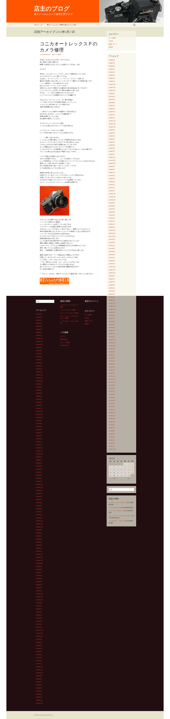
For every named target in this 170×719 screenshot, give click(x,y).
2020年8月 (112, 279)
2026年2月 (112, 78)
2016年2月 (112, 443)
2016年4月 (112, 437)
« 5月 (114, 478)
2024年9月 (112, 130)
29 (125, 475)
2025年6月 (112, 102)
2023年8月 (112, 169)
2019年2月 (112, 333)
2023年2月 (112, 188)
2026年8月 (112, 60)
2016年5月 (112, 434)
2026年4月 (112, 72)
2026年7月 (112, 63)
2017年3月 (112, 403)
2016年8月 (112, 425)
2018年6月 (112, 358)
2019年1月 (112, 337)
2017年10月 (112, 382)
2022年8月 (112, 206)
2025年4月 (112, 109)
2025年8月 (112, 96)
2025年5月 (112, 105)
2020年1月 (112, 300)
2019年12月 (112, 303)
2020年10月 (112, 273)
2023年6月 (112, 175)
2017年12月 (112, 376)
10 (132, 467)
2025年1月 (112, 118)
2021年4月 (112, 254)
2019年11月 (112, 306)
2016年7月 (112, 428)
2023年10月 (112, 163)
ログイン (63, 336)
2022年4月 (112, 218)
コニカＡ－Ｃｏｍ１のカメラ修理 (119, 502)
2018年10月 (112, 346)
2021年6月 (112, 248)
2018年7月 (112, 355)
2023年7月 (112, 172)
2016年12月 (112, 413)
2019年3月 (112, 330)
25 (110, 475)
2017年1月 (112, 409)
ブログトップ (38, 25)
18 (110, 472)
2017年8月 (112, 388)
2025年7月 (112, 99)
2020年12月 (112, 267)
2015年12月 (112, 449)
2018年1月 (112, 373)
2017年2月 (112, 406)
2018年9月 (112, 349)
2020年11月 (112, 270)
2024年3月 (112, 148)
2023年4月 (112, 181)
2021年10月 (112, 236)
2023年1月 (112, 191)
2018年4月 (112, 364)
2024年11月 (112, 124)
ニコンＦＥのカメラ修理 (116, 507)
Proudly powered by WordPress (43, 715)
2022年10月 (112, 200)
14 (121, 470)
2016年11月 (112, 416)
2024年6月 (112, 139)
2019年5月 (112, 324)
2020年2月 (112, 297)
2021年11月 (112, 233)
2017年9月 (112, 385)
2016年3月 (112, 440)
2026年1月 (112, 81)
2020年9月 (112, 276)
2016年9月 (112, 422)
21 (121, 472)
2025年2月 (112, 115)
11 (110, 470)
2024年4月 (112, 145)
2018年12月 (112, 340)
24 (132, 472)
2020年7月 (112, 282)
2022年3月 (112, 221)
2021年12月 (112, 230)
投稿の (63, 339)
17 (132, 470)
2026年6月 (112, 66)
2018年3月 (112, 367)
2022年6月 (112, 212)
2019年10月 (112, 309)
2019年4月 (112, 327)
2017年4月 (112, 400)
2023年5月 (112, 178)
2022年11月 (112, 197)
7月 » (128, 478)
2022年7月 (112, 209)
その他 (111, 41)
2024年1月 (112, 154)
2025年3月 (112, 112)
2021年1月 (112, 264)
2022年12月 (112, 194)
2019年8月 (112, 315)
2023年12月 (112, 157)
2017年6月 (112, 394)
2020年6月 (112, 285)
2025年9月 (112, 93)
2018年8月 (112, 352)
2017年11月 (112, 379)
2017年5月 (112, 397)
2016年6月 (112, 431)
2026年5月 (112, 69)
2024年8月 (112, 133)
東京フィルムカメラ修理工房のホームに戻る (61, 25)
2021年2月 (112, 261)
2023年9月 (112, 166)
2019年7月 (112, 318)
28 (121, 475)
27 (117, 475)
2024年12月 (112, 121)
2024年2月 (112, 151)
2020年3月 (112, 294)
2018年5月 (112, 361)
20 (117, 472)
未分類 (111, 47)
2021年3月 (112, 257)
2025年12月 (112, 84)
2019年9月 (112, 312)
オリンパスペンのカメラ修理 (118, 510)
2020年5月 (112, 288)
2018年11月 (112, 343)
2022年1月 (112, 227)
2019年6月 (112, 321)
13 (117, 470)
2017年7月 (112, 391)
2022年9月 (112, 203)
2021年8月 (112, 242)
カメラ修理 (57, 54)
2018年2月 (112, 370)
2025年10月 (112, 90)
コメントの (65, 342)
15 (125, 470)
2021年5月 (112, 251)
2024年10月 (112, 127)
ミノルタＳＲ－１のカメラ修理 (118, 521)
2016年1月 (112, 446)
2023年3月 (112, 185)
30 (128, 475)
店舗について (113, 44)
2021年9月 (112, 239)
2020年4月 (112, 291)
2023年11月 (112, 160)
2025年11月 (112, 87)
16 (128, 470)
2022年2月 (112, 224)
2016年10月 (112, 419)
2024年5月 (112, 142)
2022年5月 (112, 215)
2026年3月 (112, 75)
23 (128, 472)
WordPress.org (64, 345)
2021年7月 (112, 245)
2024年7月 (112, 136)
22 (125, 472)
